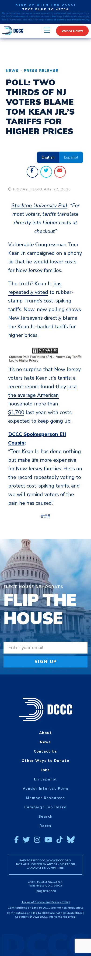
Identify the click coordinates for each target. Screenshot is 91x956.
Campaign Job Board (45, 807)
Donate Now (72, 31)
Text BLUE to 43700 (45, 9)
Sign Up (46, 661)
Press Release (41, 70)
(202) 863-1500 (45, 891)
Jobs (45, 770)
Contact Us (45, 751)
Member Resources (45, 798)
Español (71, 157)
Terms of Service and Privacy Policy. (67, 19)
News (12, 70)
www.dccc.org (58, 860)
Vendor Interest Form (45, 788)
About (45, 732)
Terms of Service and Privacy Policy (45, 902)
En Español (45, 779)
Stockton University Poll (39, 205)
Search (45, 816)
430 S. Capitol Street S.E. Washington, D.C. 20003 (45, 884)
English (48, 157)
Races (45, 825)
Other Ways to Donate (46, 760)
